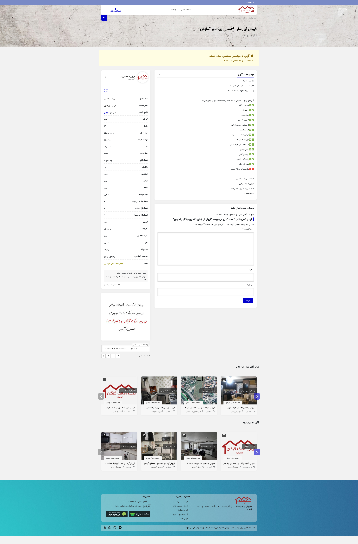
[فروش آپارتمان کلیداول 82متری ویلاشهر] (239, 446)
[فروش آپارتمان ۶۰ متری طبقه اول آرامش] (159, 446)
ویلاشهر (245, 35)
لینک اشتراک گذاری (139, 344)
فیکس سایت (190, 527)
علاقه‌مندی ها (248, 2)
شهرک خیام (204, 446)
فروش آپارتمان (247, 18)
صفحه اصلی (186, 9)
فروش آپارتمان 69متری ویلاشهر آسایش (228, 29)
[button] (206, 75)
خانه (255, 18)
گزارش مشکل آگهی (111, 284)
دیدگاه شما (247, 229)
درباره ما (174, 9)
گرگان (252, 35)
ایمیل (249, 284)
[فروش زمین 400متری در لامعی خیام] (119, 391)
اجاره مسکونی (182, 510)
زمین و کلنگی (117, 411)
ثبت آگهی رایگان (115, 11)
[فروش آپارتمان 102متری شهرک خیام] (199, 446)
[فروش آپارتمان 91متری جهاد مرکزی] (239, 391)
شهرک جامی (164, 391)
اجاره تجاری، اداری (180, 514)
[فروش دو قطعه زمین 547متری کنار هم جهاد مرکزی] (199, 391)
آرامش (166, 446)
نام (250, 269)
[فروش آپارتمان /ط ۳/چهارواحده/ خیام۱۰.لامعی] (119, 446)
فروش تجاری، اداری (180, 505)
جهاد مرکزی (244, 391)
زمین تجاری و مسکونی (193, 411)
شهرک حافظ (124, 391)
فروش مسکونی (182, 501)
